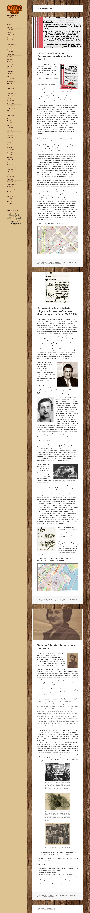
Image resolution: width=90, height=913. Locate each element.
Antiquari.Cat (12, 15)
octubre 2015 (10, 91)
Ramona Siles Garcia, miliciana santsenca (56, 647)
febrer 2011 (10, 145)
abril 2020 (9, 59)
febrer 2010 (10, 159)
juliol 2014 (9, 110)
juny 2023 (9, 51)
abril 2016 (9, 86)
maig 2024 (9, 47)
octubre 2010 (10, 152)
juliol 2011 (9, 140)
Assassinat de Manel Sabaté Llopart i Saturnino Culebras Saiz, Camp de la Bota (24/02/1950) (57, 311)
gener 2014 (9, 118)
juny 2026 (9, 29)
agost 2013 (9, 120)
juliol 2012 (9, 125)
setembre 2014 (10, 108)
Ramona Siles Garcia (70, 895)
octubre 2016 (10, 81)
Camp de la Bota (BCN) (67, 599)
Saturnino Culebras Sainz (54, 600)
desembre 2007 (10, 181)
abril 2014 (9, 113)
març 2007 (9, 203)
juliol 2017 (9, 76)
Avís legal (39, 909)
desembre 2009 (10, 164)
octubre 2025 (10, 39)
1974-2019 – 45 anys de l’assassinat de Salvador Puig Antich (54, 56)
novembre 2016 (10, 78)
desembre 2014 (10, 103)
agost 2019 (9, 64)
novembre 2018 (10, 71)
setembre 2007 (10, 189)
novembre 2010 (10, 150)
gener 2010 (9, 162)
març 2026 (9, 32)
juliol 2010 (9, 154)
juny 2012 (9, 127)
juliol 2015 (9, 96)
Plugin (76, 253)
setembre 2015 (10, 93)
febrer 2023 (10, 54)
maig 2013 (9, 123)
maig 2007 (9, 199)
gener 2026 (9, 37)
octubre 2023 (10, 49)
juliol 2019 (9, 66)
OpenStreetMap (67, 253)
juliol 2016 (9, 83)
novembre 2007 (10, 184)
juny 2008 (9, 179)
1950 (61, 599)
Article (56, 599)
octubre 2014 (10, 105)
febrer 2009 (10, 176)
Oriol (51, 262)
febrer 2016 (10, 88)
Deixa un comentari (56, 263)
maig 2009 (9, 174)
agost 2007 (9, 191)
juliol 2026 (9, 27)
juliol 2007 (9, 194)
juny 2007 (9, 196)
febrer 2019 (10, 69)
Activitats (57, 262)
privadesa (51, 909)
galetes (55, 909)
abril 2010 (9, 157)
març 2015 (9, 98)
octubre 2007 (10, 186)
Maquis (46, 600)
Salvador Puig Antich (45, 263)
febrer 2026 (10, 34)
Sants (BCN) (40, 896)
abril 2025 (9, 42)
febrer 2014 (10, 115)
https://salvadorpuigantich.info (55, 223)
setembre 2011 (10, 137)
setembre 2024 (10, 44)
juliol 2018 (9, 74)
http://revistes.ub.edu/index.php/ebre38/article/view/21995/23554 (57, 878)
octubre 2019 (10, 61)
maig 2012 (9, 130)
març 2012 (9, 135)
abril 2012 (9, 132)
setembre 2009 (10, 169)
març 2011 (9, 142)
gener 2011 (9, 147)
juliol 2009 (9, 172)
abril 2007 (9, 201)
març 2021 (9, 56)
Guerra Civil (62, 895)
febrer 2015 (10, 100)
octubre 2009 (10, 167)
